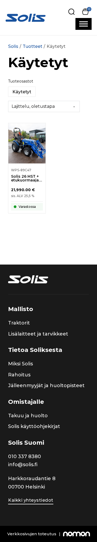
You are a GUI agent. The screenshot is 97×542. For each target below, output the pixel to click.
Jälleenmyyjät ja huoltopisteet (46, 385)
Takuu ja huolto (28, 416)
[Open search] (71, 11)
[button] (85, 12)
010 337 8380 (24, 456)
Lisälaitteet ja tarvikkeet (38, 334)
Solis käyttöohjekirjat (34, 426)
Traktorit (19, 323)
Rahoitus (19, 375)
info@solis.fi (22, 465)
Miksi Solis (20, 364)
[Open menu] (83, 24)
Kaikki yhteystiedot (30, 500)
